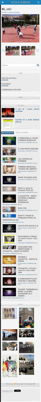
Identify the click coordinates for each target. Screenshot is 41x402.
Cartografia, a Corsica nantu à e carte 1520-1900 (27, 270)
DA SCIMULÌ (6, 83)
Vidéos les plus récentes (7, 132)
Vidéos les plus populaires (22, 132)
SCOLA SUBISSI (20, 2)
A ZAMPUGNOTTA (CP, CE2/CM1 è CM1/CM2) (27, 280)
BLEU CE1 (22, 208)
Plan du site (9, 384)
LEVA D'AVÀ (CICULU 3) (28, 226)
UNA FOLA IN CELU (9, 77)
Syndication (20, 384)
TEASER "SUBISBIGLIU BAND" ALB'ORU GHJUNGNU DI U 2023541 (28, 292)
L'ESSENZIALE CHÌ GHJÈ (11, 88)
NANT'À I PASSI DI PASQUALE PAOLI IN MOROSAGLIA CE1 (19, 218)
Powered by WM (30, 384)
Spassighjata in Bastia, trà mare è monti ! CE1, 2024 (27, 238)
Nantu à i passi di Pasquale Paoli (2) (25, 189)
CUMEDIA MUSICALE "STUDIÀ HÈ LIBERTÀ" (27, 168)
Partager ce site (7, 391)
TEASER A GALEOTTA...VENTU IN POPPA (27, 259)
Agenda (20, 97)
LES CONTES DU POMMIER (25, 160)
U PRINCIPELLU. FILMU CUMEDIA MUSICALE (28, 139)
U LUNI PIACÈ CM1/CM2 (28, 149)
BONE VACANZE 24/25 (27, 177)
